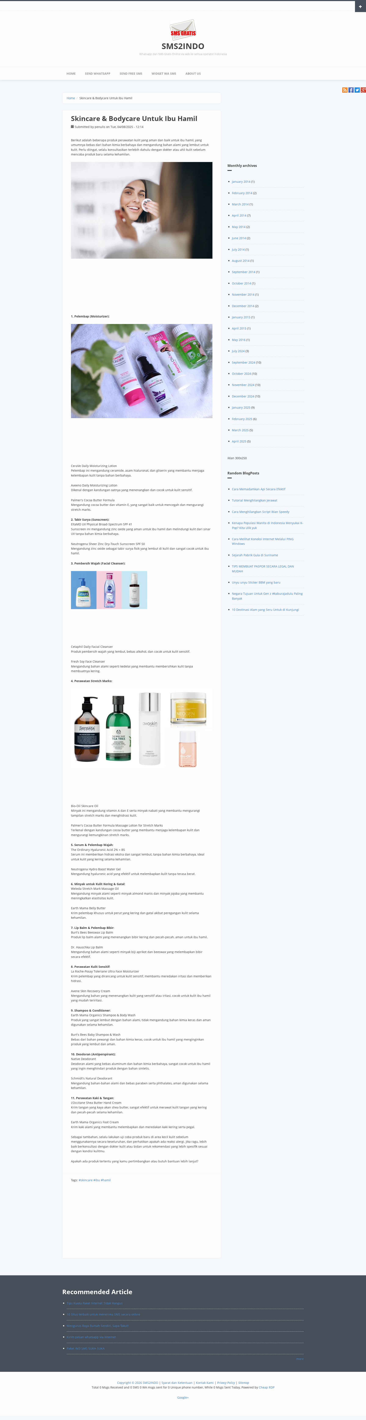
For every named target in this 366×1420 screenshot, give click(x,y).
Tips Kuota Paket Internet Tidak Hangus (95, 1303)
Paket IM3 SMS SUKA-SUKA (86, 1348)
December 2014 (243, 306)
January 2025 (241, 407)
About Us (193, 73)
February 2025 (242, 419)
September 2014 (243, 272)
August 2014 (241, 261)
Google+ (183, 1397)
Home (71, 73)
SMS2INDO (183, 46)
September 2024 (243, 362)
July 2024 (238, 351)
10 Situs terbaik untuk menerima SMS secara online (103, 1314)
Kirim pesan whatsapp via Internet (91, 1337)
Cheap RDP (266, 1387)
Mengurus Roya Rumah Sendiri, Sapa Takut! (98, 1326)
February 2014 (242, 193)
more (300, 1359)
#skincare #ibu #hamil (95, 1180)
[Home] (183, 29)
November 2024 (243, 385)
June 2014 (239, 238)
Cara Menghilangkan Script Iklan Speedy (260, 512)
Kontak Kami (205, 1383)
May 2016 (238, 340)
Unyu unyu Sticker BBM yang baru (256, 582)
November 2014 (243, 295)
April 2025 (239, 441)
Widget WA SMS (164, 73)
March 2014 (240, 204)
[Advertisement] (141, 1222)
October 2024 (241, 374)
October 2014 (241, 283)
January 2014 (241, 182)
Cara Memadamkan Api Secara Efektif (258, 489)
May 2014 (238, 227)
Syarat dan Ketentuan (177, 1383)
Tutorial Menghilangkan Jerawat (254, 500)
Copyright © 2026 (129, 1383)
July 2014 (238, 249)
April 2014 (239, 215)
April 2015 (239, 328)
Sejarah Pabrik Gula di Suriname (255, 555)
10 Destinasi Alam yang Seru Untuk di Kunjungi (265, 610)
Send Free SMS (131, 73)
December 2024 (243, 396)
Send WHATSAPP (97, 73)
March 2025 (240, 430)
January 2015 (241, 317)
